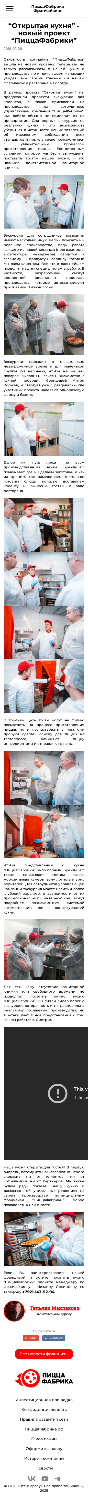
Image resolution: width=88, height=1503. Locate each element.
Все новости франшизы (44, 1354)
